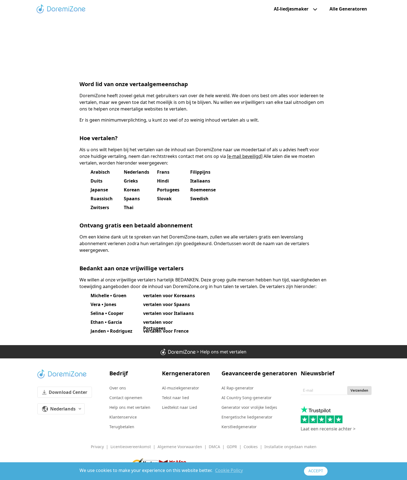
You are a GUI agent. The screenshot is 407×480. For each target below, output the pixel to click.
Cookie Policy (229, 470)
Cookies (251, 446)
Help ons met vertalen (129, 407)
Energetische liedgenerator (246, 417)
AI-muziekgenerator (180, 388)
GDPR (232, 446)
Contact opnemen (125, 397)
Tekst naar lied (175, 397)
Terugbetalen (121, 426)
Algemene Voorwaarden (180, 446)
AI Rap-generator (237, 388)
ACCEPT (315, 471)
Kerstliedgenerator (239, 426)
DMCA (214, 446)
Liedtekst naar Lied (179, 407)
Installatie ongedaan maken (290, 446)
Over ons (117, 388)
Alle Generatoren (348, 9)
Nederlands (63, 409)
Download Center (68, 392)
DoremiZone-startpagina (61, 8)
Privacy (97, 446)
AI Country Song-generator (246, 397)
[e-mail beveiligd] (244, 156)
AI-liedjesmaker (291, 9)
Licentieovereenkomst (130, 446)
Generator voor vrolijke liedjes (249, 407)
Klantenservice (123, 417)
